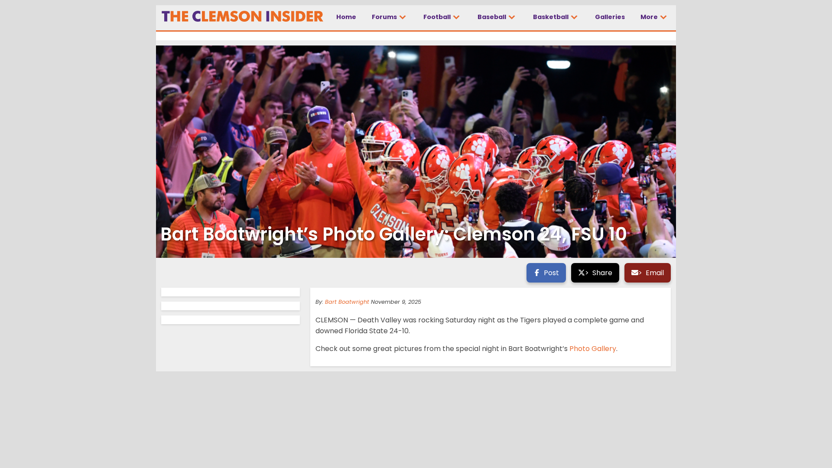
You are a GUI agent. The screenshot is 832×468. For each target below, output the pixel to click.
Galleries (610, 17)
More (649, 17)
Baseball (492, 17)
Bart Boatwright (347, 302)
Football (437, 17)
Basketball (551, 17)
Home (346, 17)
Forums (385, 17)
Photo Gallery (592, 349)
